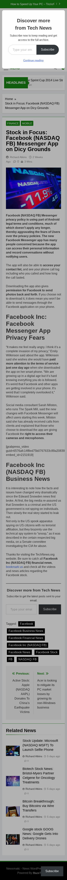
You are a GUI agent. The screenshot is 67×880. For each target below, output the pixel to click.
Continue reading (33, 60)
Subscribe (47, 49)
